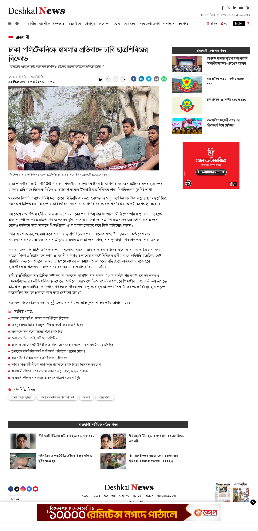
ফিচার (116, 23)
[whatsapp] (164, 79)
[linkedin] (141, 79)
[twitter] (228, 7)
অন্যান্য (167, 23)
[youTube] (240, 8)
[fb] (222, 8)
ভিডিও (213, 23)
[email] (156, 79)
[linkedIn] (234, 8)
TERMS (137, 495)
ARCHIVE (124, 495)
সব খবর (183, 23)
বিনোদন (104, 23)
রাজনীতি (44, 23)
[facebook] (133, 79)
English (239, 23)
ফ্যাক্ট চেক (129, 23)
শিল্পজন (15, 499)
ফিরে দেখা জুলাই (149, 23)
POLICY (149, 495)
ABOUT (86, 495)
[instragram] (247, 8)
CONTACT (109, 495)
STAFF (96, 495)
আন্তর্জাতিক (74, 23)
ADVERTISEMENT (166, 495)
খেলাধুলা (90, 23)
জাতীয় (32, 23)
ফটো (226, 23)
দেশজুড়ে (58, 23)
